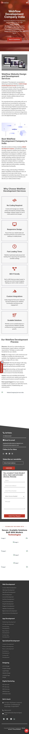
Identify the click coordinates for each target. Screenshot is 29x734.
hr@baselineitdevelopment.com (11, 445)
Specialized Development (11, 641)
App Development (8, 618)
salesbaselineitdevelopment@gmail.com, (13, 443)
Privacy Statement (17, 729)
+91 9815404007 (7, 436)
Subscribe (9, 468)
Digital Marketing (8, 681)
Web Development (8, 584)
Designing (5, 663)
